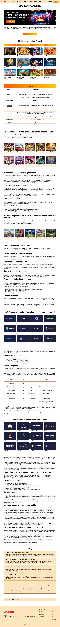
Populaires (9, 44)
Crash (36, 44)
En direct (22, 44)
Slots (49, 44)
